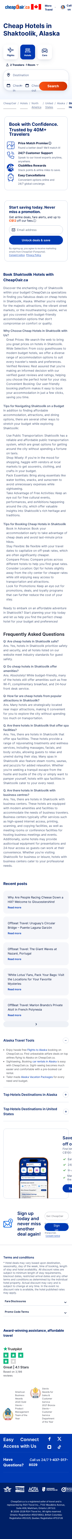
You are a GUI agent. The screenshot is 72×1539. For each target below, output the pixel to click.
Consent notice (17, 255)
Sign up (57, 1227)
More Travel (49, 7)
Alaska (61, 103)
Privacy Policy (33, 255)
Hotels (24, 103)
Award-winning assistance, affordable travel (33, 1333)
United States (49, 105)
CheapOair (9, 103)
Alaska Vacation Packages (37, 1076)
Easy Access (11, 1443)
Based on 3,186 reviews (16, 1371)
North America (36, 105)
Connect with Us (29, 1443)
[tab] (10, 52)
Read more (14, 907)
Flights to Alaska (37, 1049)
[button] (22, 64)
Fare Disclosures (15, 1301)
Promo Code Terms (17, 1311)
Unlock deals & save (36, 240)
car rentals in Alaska (44, 1061)
